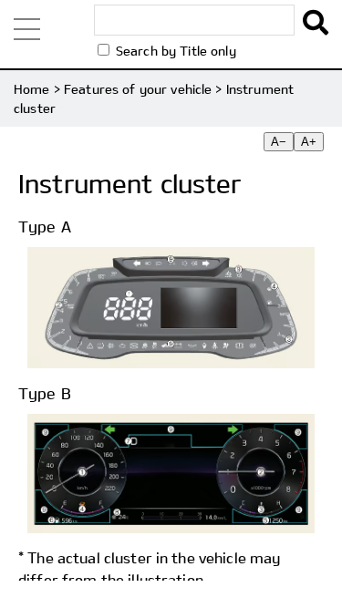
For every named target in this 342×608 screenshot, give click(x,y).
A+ (308, 142)
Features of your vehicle (138, 89)
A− (278, 142)
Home (32, 89)
